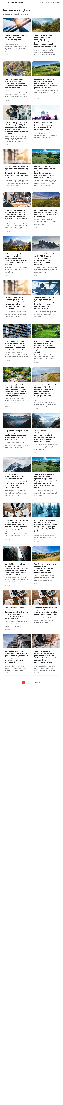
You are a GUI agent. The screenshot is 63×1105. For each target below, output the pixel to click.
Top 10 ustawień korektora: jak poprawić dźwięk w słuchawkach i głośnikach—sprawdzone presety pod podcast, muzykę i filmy (45, 568)
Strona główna (55, 2)
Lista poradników (44, 2)
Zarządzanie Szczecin (13, 2)
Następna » (37, 682)
